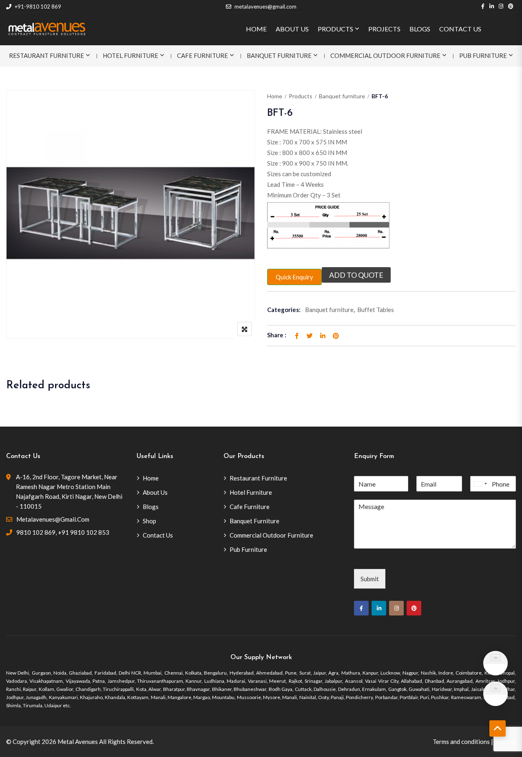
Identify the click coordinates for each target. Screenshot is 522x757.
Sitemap (505, 741)
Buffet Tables (375, 309)
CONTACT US (460, 29)
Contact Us (158, 535)
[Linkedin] (379, 608)
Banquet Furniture (279, 55)
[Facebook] (361, 608)
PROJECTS (384, 29)
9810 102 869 (35, 532)
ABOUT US (292, 29)
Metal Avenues (78, 741)
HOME (256, 29)
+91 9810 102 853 (83, 532)
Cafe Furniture (202, 55)
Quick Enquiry (294, 277)
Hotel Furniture (130, 55)
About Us (155, 492)
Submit (370, 578)
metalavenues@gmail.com (265, 6)
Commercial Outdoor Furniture (385, 55)
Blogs (151, 506)
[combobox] (480, 483)
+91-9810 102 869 (38, 6)
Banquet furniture (342, 96)
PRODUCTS (335, 29)
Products (300, 96)
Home (274, 96)
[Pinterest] (414, 608)
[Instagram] (396, 608)
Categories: (284, 309)
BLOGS (419, 29)
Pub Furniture (483, 55)
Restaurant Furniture (46, 55)
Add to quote (356, 274)
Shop (149, 521)
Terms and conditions (461, 741)
